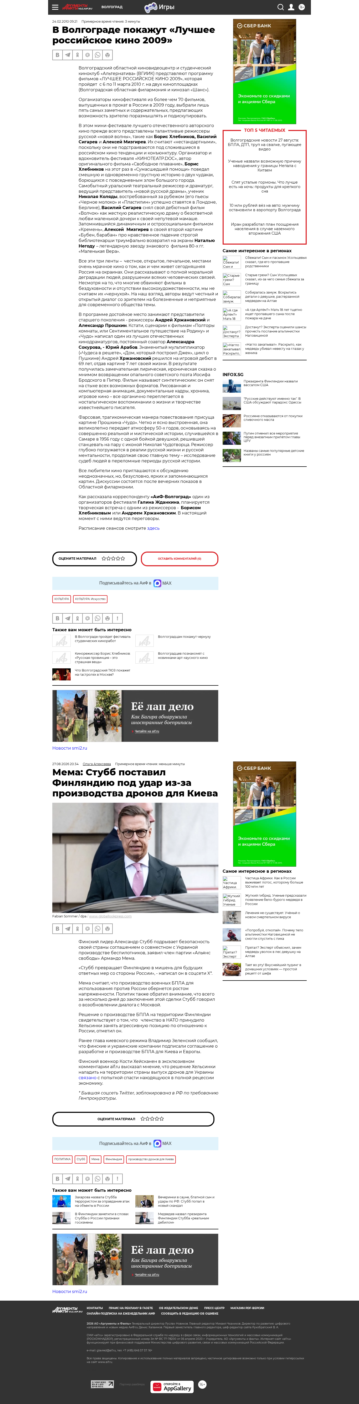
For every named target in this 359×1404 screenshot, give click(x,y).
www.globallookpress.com (110, 916)
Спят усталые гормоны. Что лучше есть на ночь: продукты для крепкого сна (264, 187)
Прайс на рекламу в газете (131, 1308)
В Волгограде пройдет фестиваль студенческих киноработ (103, 639)
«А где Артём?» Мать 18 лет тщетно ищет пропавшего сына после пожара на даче (273, 314)
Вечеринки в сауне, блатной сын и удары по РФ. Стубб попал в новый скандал (186, 1201)
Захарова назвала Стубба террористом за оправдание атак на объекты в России (102, 1201)
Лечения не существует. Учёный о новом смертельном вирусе (272, 915)
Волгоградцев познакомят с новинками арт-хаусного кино (183, 656)
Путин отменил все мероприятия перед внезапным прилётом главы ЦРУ (272, 437)
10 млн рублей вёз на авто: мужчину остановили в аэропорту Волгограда (265, 207)
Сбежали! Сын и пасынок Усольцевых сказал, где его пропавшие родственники (276, 262)
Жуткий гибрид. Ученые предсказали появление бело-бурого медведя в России (275, 899)
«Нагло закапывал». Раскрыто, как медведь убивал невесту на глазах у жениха (274, 348)
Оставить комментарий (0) (179, 558)
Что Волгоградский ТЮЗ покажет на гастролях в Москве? (102, 672)
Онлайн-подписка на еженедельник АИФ (121, 1313)
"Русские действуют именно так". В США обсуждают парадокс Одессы (272, 400)
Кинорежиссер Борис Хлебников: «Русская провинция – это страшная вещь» (103, 658)
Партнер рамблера (132, 1384)
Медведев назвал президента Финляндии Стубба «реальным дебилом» (183, 1218)
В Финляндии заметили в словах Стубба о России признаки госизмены (102, 1218)
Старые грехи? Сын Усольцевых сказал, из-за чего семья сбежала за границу (274, 279)
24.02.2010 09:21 (64, 21)
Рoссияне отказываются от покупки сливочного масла (273, 418)
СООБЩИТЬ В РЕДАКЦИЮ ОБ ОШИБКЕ (189, 1313)
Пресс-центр (214, 1308)
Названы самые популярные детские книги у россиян (274, 452)
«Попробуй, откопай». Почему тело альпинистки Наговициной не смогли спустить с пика (274, 934)
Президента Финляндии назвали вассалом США (271, 383)
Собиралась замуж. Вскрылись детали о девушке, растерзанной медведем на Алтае (272, 296)
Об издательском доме (178, 1308)
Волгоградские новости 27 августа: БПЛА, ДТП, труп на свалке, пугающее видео (264, 144)
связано (88, 1077)
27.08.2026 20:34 (65, 764)
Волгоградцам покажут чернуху (184, 637)
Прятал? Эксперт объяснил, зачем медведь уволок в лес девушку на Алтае (273, 952)
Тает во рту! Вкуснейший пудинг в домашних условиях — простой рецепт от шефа (273, 969)
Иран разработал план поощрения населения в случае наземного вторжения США (265, 229)
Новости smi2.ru (69, 748)
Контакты (95, 1308)
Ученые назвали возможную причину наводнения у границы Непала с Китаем (264, 166)
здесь (153, 528)
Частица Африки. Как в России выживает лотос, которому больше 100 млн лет (274, 882)
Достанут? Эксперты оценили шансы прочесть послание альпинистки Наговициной (275, 331)
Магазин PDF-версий (247, 1308)
